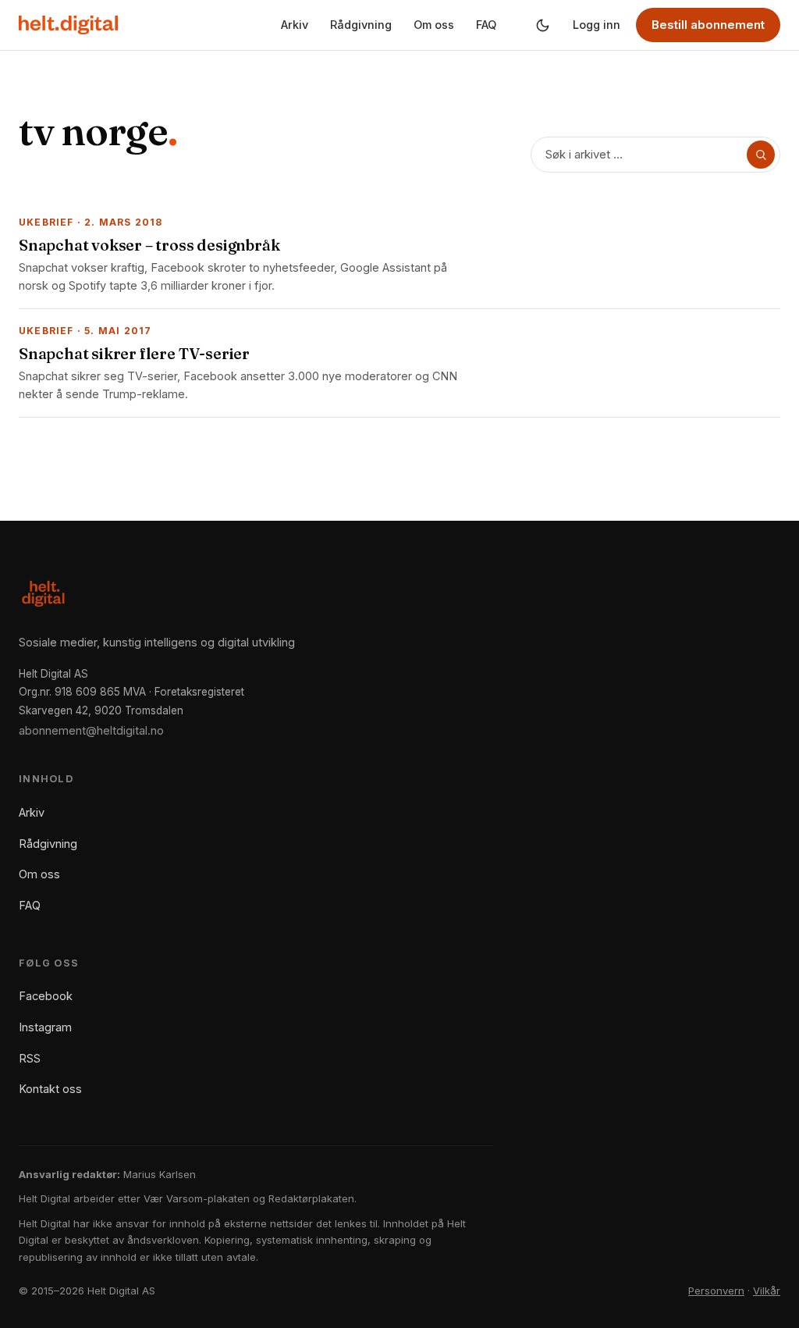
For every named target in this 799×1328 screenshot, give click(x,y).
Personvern (716, 1290)
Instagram (45, 1027)
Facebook (46, 995)
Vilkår (766, 1290)
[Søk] (761, 155)
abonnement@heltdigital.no (91, 730)
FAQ (486, 24)
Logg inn (596, 24)
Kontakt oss (50, 1088)
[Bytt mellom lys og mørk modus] (542, 25)
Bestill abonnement (708, 24)
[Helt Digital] (68, 25)
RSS (30, 1058)
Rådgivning (361, 24)
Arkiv (294, 24)
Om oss (434, 24)
